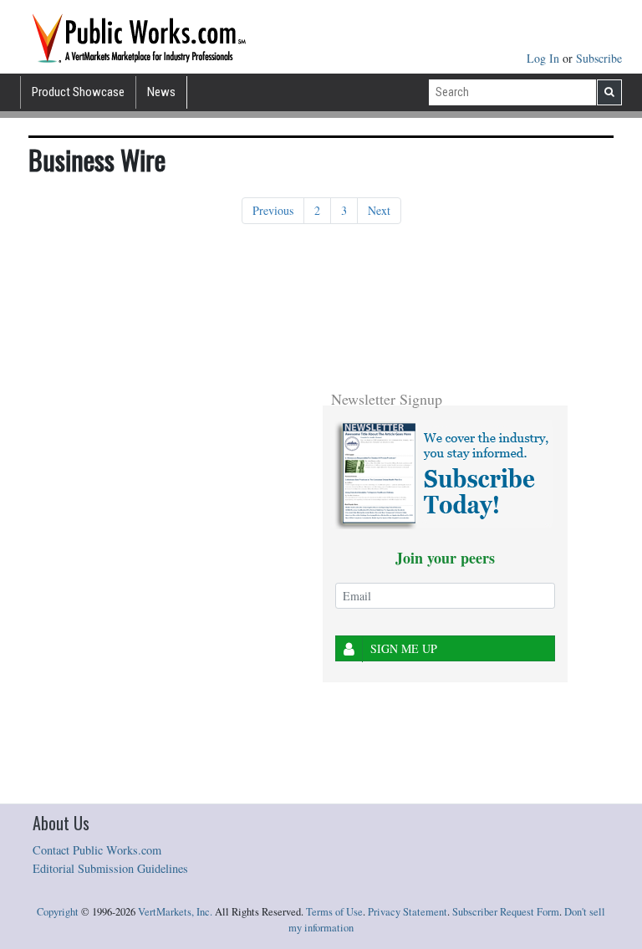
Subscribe (599, 58)
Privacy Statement (407, 912)
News (161, 91)
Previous (272, 210)
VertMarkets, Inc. (175, 912)
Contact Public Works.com (97, 850)
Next (379, 210)
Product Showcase (78, 91)
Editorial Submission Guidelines (110, 868)
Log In (545, 58)
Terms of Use (334, 912)
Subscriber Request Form (505, 912)
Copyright (58, 912)
